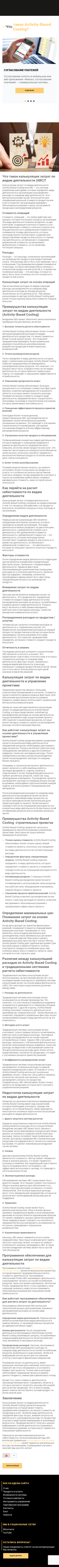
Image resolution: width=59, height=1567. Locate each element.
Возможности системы (15, 1495)
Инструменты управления (16, 1501)
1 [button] (25, 101)
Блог (5, 1511)
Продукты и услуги (13, 1491)
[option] (29, 70)
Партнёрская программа (16, 1505)
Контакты (8, 1508)
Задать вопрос (15, 1556)
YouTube (7, 1532)
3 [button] (31, 101)
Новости (7, 1515)
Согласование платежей (21, 70)
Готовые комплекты (13, 1498)
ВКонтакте (8, 1529)
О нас (6, 1488)
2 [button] (28, 101)
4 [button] (34, 101)
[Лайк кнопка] (6, 1455)
